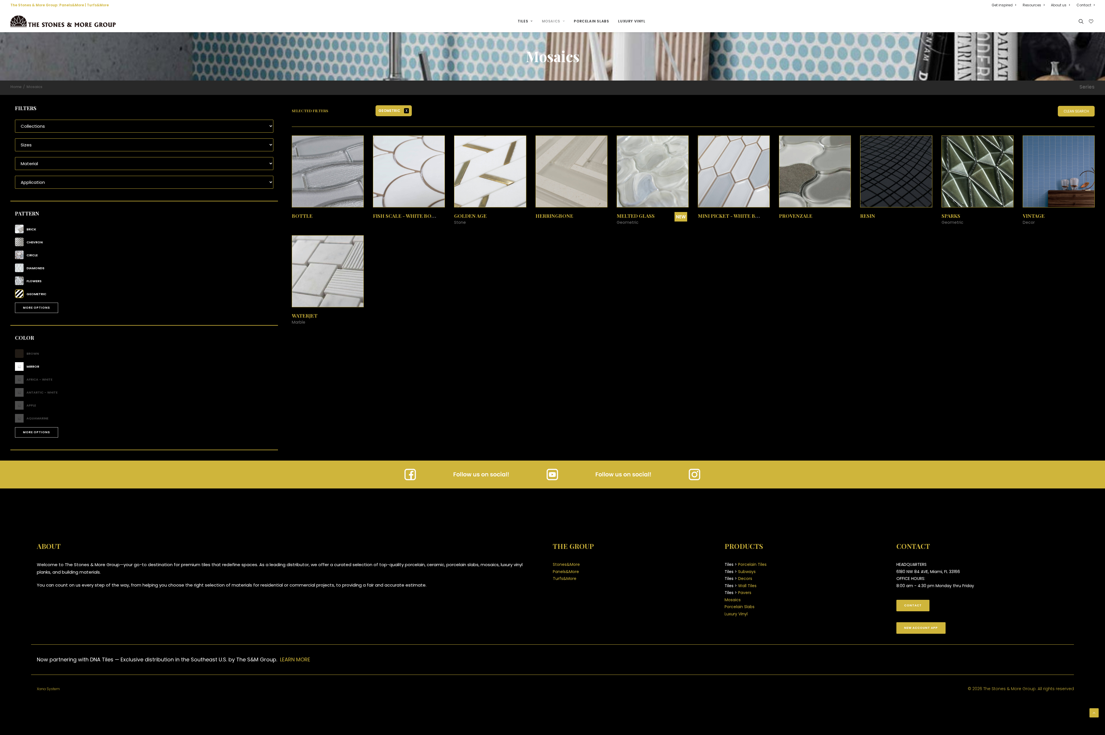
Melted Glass (636, 216)
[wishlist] (1090, 22)
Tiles (523, 21)
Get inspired (1002, 5)
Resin (867, 216)
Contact (1084, 5)
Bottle (302, 216)
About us (1058, 5)
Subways (747, 571)
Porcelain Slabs (591, 21)
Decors (745, 578)
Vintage (1034, 216)
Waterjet (304, 315)
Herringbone (554, 216)
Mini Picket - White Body (732, 216)
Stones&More (566, 564)
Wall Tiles (747, 586)
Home (16, 86)
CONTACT (913, 605)
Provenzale (795, 216)
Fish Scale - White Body (405, 216)
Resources (1032, 5)
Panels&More (71, 5)
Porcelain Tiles (752, 564)
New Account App (921, 628)
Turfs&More (98, 5)
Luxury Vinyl (631, 21)
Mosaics (551, 21)
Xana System (48, 688)
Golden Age (470, 216)
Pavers (744, 592)
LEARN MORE (295, 659)
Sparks (951, 216)
